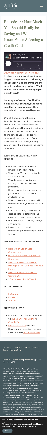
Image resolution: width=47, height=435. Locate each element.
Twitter (12, 300)
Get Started (7, 347)
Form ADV (6, 360)
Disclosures (29, 360)
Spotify (32, 318)
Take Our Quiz (15, 350)
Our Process (19, 347)
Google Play (14, 322)
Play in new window (29, 72)
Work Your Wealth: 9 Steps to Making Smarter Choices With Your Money (25, 265)
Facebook (13, 297)
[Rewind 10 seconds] (14, 65)
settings (32, 426)
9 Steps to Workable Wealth (22, 279)
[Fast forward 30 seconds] (24, 65)
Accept (7, 431)
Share (38, 69)
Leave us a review (17, 325)
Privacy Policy (17, 360)
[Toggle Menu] (41, 5)
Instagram (13, 293)
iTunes (14, 318)
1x (19, 65)
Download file (11, 72)
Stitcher (23, 318)
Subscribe (26, 69)
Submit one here (31, 332)
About (27, 347)
